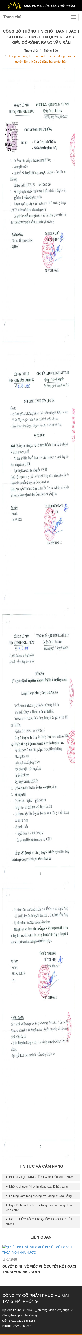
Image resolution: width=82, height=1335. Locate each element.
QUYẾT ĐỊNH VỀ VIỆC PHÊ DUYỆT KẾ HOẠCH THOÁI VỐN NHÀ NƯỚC (40, 1269)
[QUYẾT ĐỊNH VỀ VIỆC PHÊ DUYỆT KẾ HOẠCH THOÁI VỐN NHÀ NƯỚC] (41, 1249)
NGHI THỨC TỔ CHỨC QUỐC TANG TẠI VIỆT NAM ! (39, 1222)
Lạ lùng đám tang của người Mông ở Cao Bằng (40, 1196)
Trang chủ (12, 17)
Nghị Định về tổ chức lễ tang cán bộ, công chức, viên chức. (40, 1208)
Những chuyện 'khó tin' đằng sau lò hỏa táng (38, 1186)
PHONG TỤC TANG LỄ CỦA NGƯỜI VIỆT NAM (40, 1177)
